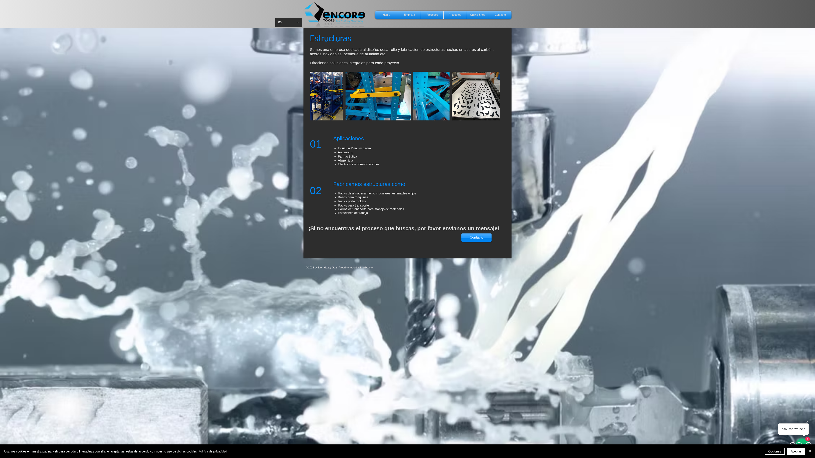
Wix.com (368, 267)
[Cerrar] (809, 451)
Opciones (774, 451)
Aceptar (796, 451)
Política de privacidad (212, 451)
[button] (432, 15)
